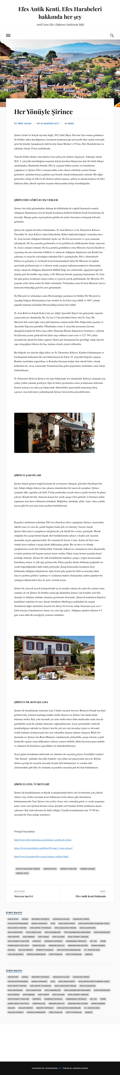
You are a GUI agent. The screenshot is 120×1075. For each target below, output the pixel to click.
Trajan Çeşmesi (15, 954)
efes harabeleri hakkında (77, 932)
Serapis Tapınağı (45, 950)
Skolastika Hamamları (69, 950)
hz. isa (93, 941)
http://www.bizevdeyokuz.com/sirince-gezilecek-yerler (42, 839)
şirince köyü (50, 869)
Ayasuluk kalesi (61, 919)
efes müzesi (13, 937)
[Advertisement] (59, 1042)
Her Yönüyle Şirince (43, 111)
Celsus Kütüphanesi (18, 923)
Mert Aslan (24, 123)
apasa (25, 919)
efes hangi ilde (33, 932)
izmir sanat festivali (18, 945)
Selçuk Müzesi (26, 950)
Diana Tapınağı (39, 923)
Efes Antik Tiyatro (17, 928)
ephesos (37, 941)
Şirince (88, 954)
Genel (71, 123)
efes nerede (29, 937)
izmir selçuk (39, 945)
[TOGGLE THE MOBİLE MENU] (8, 35)
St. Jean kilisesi (92, 950)
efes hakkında (15, 932)
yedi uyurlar (55, 954)
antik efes (13, 919)
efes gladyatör (87, 928)
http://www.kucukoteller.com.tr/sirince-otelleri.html (41, 856)
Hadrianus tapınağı (76, 941)
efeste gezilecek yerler (28, 869)
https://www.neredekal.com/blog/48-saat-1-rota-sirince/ (43, 848)
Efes (53, 923)
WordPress (52, 1068)
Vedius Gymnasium (36, 954)
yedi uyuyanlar (74, 954)
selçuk (11, 950)
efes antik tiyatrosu (40, 928)
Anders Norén (80, 1068)
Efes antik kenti (67, 923)
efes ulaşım (58, 937)
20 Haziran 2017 (49, 123)
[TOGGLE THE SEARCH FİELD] (112, 35)
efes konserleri (102, 932)
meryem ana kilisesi (78, 945)
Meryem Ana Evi (23, 896)
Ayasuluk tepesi (81, 919)
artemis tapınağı (40, 919)
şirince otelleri (69, 869)
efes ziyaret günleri (78, 937)
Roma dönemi (98, 945)
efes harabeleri (53, 932)
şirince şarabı (88, 869)
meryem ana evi (56, 945)
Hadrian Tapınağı (53, 941)
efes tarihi (43, 937)
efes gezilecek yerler (65, 928)
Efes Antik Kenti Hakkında (91, 896)
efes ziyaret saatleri (18, 941)
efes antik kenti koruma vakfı (94, 923)
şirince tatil (22, 873)
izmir (103, 941)
